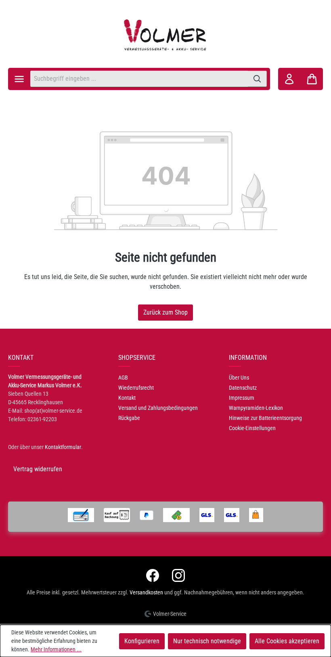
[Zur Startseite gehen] (165, 35)
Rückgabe (129, 418)
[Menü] (19, 78)
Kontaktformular (63, 447)
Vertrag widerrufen (37, 469)
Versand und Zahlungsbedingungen (158, 408)
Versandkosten (146, 592)
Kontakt (127, 398)
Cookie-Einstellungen (252, 428)
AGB (123, 377)
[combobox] (139, 79)
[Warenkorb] (312, 78)
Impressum (241, 398)
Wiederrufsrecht (136, 387)
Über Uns (239, 377)
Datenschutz (243, 387)
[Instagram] (178, 575)
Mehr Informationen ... (56, 649)
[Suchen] (257, 79)
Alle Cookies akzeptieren (287, 641)
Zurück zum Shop (165, 312)
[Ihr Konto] (289, 78)
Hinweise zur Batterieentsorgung (265, 418)
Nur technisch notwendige (207, 641)
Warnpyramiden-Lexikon (256, 408)
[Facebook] (153, 575)
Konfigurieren (141, 641)
